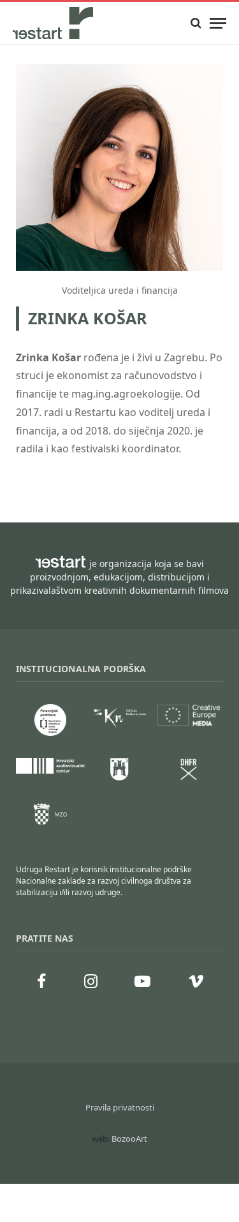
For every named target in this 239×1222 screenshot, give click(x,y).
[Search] (196, 23)
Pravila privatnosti (119, 1107)
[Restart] (54, 23)
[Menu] (218, 23)
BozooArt (129, 1138)
